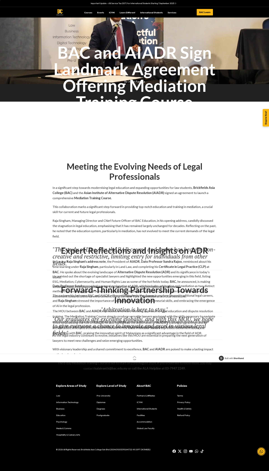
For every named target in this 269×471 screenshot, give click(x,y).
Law (58, 395)
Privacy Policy (183, 402)
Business (60, 408)
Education (60, 415)
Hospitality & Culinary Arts (68, 434)
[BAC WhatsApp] (196, 451)
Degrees (101, 408)
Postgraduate (103, 415)
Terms (180, 395)
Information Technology (67, 402)
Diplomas (101, 402)
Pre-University (103, 395)
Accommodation (144, 421)
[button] (261, 455)
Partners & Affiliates (146, 395)
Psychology (61, 421)
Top (134, 360)
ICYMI (139, 402)
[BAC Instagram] (185, 451)
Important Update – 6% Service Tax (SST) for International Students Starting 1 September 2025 (132, 3)
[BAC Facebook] (174, 451)
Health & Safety (184, 408)
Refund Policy (183, 415)
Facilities (141, 415)
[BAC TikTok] (202, 451)
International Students (147, 408)
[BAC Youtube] (191, 451)
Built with (234, 358)
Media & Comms (63, 428)
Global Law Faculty (146, 428)
